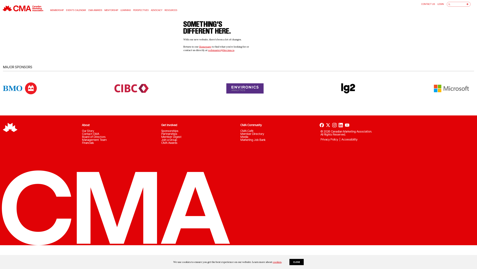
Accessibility (349, 139)
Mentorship (111, 10)
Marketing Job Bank (253, 139)
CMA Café (246, 130)
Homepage (205, 46)
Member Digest (171, 136)
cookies (277, 262)
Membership (57, 10)
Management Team (94, 139)
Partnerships (169, 133)
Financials (88, 142)
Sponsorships (169, 130)
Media (244, 136)
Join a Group (169, 139)
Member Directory (252, 133)
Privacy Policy (329, 139)
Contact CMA (90, 133)
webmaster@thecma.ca (221, 50)
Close (296, 262)
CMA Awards (169, 142)
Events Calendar (76, 10)
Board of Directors (94, 136)
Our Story (88, 130)
